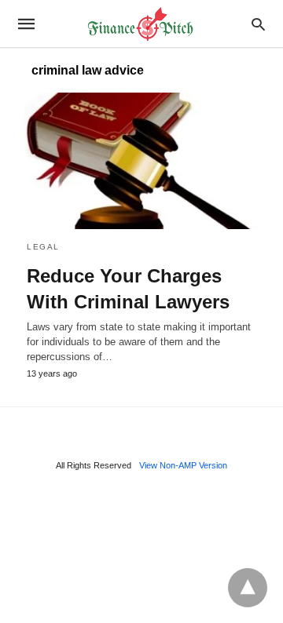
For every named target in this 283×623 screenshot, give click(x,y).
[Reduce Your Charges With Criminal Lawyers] (141, 161)
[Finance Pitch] (140, 24)
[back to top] (247, 587)
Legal (43, 246)
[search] (258, 24)
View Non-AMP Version (183, 465)
